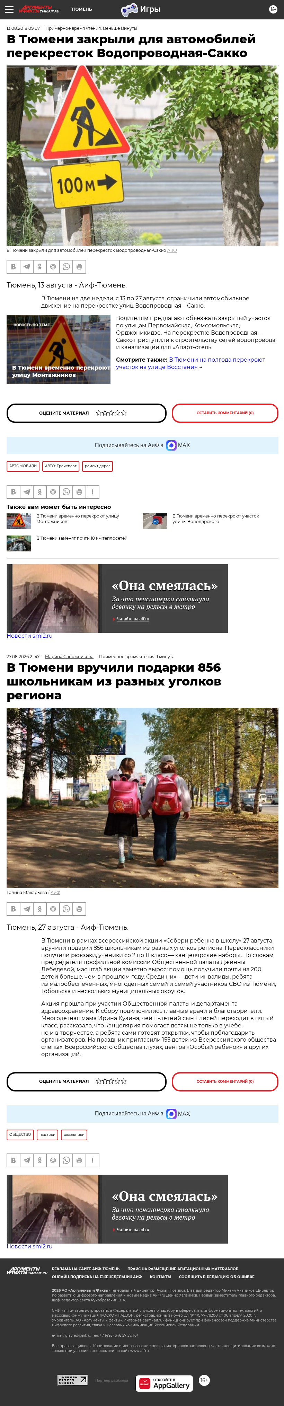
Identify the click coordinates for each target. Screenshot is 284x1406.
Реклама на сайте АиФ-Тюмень (85, 1269)
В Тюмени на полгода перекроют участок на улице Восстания (190, 363)
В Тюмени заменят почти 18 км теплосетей (81, 538)
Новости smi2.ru (30, 636)
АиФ (172, 250)
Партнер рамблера (111, 1380)
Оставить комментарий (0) (225, 413)
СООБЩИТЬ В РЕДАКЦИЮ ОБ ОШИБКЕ (217, 1277)
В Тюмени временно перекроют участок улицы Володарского (215, 518)
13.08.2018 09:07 (23, 28)
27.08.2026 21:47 (23, 656)
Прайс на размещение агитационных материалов (183, 1269)
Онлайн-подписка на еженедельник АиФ (97, 1277)
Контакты (160, 1277)
